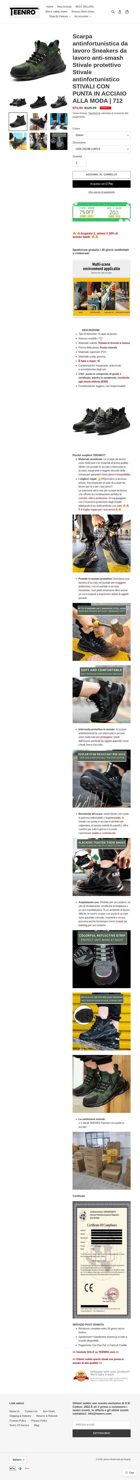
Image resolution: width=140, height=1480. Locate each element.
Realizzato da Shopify (120, 1459)
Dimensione (79, 142)
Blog (36, 1425)
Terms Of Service (19, 1425)
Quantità (77, 156)
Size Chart (48, 1411)
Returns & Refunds (47, 1415)
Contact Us (31, 1411)
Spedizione (94, 113)
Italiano (17, 1459)
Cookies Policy (17, 1420)
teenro (107, 1459)
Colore (76, 128)
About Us (14, 1411)
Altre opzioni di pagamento (101, 192)
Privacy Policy (39, 1420)
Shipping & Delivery (20, 1415)
